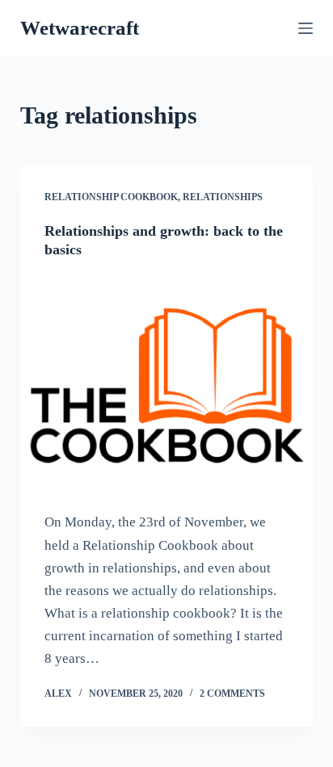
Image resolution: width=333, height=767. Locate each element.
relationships (223, 197)
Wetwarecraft (79, 28)
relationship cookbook (111, 197)
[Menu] (305, 28)
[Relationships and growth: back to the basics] (167, 386)
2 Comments (232, 693)
